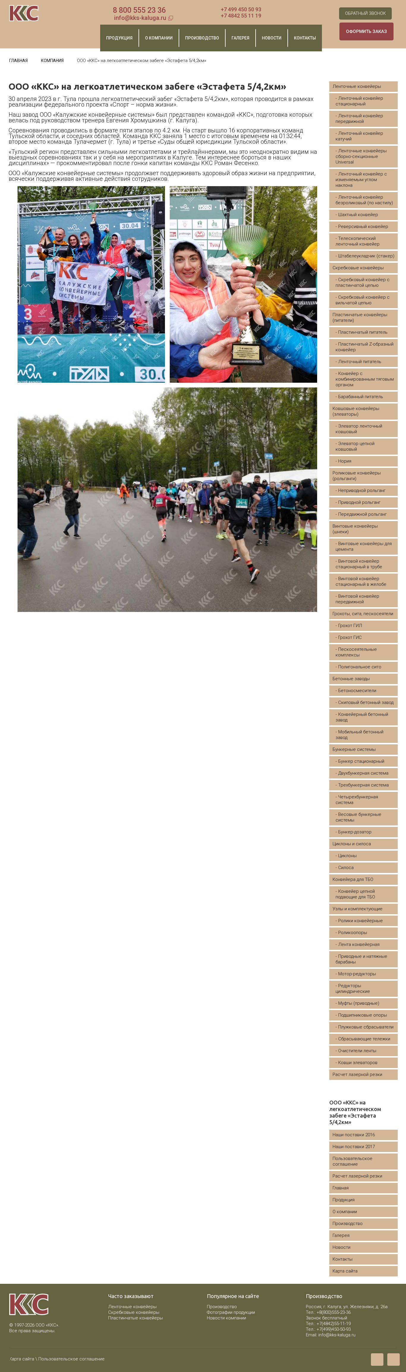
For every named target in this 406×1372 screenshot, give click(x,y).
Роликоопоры (352, 932)
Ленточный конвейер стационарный (359, 101)
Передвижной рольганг (362, 514)
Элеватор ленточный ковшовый (359, 428)
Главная (18, 60)
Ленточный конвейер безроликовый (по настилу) (364, 199)
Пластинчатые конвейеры (135, 1318)
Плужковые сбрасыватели (366, 1027)
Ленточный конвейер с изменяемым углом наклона (361, 179)
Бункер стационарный (361, 761)
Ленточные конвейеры (357, 86)
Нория (344, 461)
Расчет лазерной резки (357, 1074)
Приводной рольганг (359, 502)
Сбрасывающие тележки (364, 1039)
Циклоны (347, 855)
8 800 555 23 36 (139, 10)
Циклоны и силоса (352, 843)
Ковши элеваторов (357, 1062)
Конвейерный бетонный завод (362, 717)
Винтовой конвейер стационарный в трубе (359, 563)
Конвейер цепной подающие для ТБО (355, 894)
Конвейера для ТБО (353, 879)
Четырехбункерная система (357, 799)
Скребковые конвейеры (358, 267)
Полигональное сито (359, 667)
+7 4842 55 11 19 (241, 15)
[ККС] (24, 13)
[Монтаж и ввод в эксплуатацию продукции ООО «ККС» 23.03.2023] (5, 1348)
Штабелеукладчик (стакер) (366, 256)
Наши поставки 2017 (354, 1146)
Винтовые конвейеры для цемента (364, 546)
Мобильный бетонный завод (359, 734)
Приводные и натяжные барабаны (361, 959)
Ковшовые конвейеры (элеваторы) (356, 411)
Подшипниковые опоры (362, 1015)
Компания (52, 60)
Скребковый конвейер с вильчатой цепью (363, 300)
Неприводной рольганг (361, 490)
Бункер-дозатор (355, 832)
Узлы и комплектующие (358, 908)
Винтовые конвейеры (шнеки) (355, 528)
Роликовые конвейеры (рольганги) (357, 475)
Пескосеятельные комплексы (356, 652)
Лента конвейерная (359, 944)
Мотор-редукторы (357, 974)
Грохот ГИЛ (350, 625)
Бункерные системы (354, 749)
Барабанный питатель (360, 396)
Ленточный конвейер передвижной (359, 118)
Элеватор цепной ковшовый (355, 446)
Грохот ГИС (350, 637)
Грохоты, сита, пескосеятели (363, 613)
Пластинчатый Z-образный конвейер (365, 346)
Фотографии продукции (231, 1312)
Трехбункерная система (363, 785)
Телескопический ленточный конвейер (358, 241)
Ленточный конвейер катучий (359, 136)
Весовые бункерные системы (358, 817)
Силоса (346, 867)
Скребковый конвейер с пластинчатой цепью (363, 282)
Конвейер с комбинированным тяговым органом (365, 379)
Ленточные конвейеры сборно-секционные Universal (361, 156)
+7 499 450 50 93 (241, 9)
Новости (341, 1247)
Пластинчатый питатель (363, 332)
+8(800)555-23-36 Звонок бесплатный (328, 1315)
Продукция (344, 1199)
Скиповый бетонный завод (366, 702)
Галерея (341, 1235)
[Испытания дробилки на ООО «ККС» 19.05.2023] (401, 1348)
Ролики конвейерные (360, 920)
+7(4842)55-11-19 (334, 1323)
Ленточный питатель (359, 361)
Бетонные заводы (351, 678)
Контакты (343, 1259)
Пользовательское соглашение (352, 1161)
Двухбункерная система (363, 773)
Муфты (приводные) (358, 1003)
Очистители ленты (357, 1050)
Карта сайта (345, 1271)
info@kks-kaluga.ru (140, 17)
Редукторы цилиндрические (353, 988)
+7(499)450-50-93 (334, 1329)
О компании (345, 1211)
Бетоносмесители (357, 690)
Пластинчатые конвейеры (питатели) (360, 317)
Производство (348, 1223)
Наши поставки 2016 (354, 1134)
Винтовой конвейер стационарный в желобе (361, 581)
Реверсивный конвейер (363, 226)
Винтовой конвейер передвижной (357, 599)
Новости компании (226, 1318)
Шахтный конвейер (358, 214)
